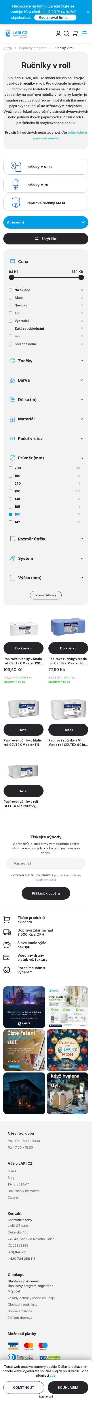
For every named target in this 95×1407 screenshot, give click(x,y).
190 (47, 491)
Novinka (49, 305)
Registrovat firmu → (55, 17)
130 (47, 499)
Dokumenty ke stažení (24, 1191)
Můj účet (14, 1291)
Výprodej (49, 321)
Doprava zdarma (20, 1311)
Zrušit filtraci (46, 595)
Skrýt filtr (49, 239)
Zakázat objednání (49, 328)
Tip (49, 313)
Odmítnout (23, 1387)
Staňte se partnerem (23, 1281)
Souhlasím (68, 1387)
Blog (11, 1178)
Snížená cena (49, 344)
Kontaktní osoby (20, 1220)
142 (47, 522)
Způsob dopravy (20, 1318)
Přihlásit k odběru (46, 893)
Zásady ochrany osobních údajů (31, 1298)
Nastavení (46, 1396)
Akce (49, 298)
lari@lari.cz (17, 1252)
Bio (49, 336)
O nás (12, 1171)
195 (47, 506)
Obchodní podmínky (22, 1304)
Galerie (13, 1197)
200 (47, 468)
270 (47, 483)
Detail (23, 730)
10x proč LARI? (18, 1184)
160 (47, 514)
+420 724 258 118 (22, 1259)
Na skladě (49, 290)
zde (52, 1375)
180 (47, 476)
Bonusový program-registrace (30, 1286)
